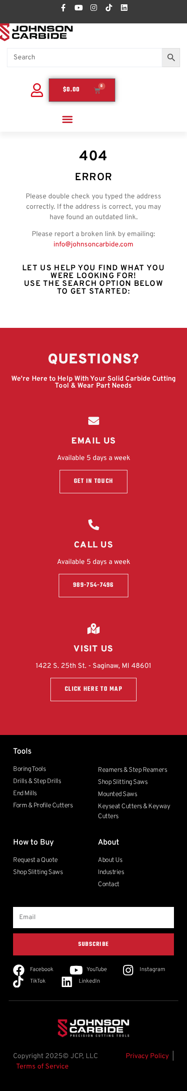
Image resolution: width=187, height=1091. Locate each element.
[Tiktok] (108, 7)
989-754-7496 (93, 585)
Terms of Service (42, 1066)
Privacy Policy (147, 1056)
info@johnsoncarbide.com (93, 244)
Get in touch (94, 481)
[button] (67, 118)
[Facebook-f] (63, 7)
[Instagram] (93, 7)
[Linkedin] (124, 7)
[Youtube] (78, 7)
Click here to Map (93, 689)
